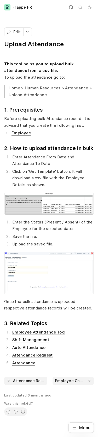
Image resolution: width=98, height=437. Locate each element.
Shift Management (30, 339)
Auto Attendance (29, 347)
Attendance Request (32, 355)
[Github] (71, 7)
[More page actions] (27, 32)
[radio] (8, 411)
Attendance (23, 362)
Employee (21, 132)
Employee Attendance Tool (38, 332)
